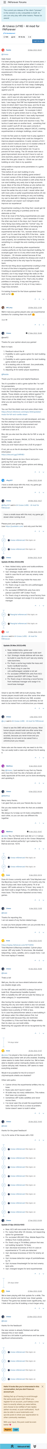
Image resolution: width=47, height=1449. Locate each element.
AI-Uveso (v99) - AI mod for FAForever (27, 721)
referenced (20, 540)
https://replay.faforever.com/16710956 (18, 945)
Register (8, 1430)
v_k (7, 632)
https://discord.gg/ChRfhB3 (13, 454)
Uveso (8, 333)
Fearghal (13, 614)
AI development (10, 33)
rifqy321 (9, 480)
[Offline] (4, 333)
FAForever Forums (17, 2)
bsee (8, 875)
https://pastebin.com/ (14, 526)
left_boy (9, 307)
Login (16, 1430)
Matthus (9, 766)
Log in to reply (38, 41)
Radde (8, 50)
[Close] (42, 1386)
